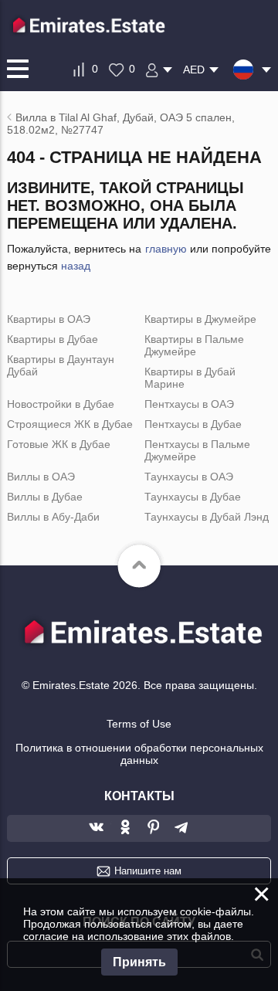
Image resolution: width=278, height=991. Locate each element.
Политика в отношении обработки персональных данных (139, 754)
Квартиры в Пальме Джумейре (194, 345)
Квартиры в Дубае (52, 339)
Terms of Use (139, 724)
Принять (139, 962)
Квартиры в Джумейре (200, 319)
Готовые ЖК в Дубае (58, 444)
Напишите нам (147, 871)
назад (75, 266)
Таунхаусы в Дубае (192, 496)
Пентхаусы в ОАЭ (189, 404)
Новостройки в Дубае (60, 404)
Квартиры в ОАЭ (48, 319)
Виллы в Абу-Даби (53, 517)
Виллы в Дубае (45, 496)
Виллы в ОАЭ (41, 476)
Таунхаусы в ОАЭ (188, 476)
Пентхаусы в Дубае (193, 424)
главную (166, 249)
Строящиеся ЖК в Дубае (70, 424)
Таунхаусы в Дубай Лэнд (206, 517)
